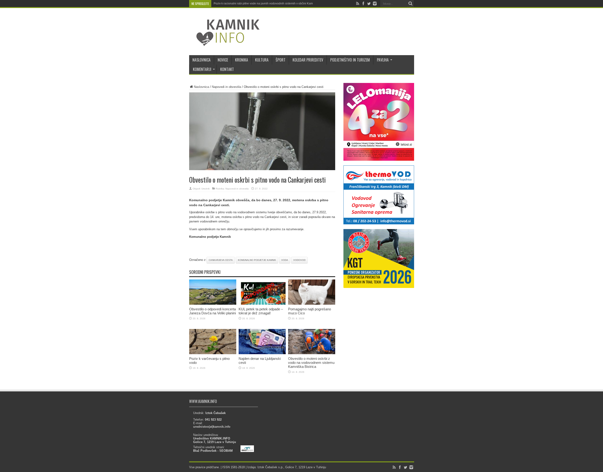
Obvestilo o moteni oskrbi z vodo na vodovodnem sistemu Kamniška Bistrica (311, 363)
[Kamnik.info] (224, 43)
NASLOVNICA (201, 60)
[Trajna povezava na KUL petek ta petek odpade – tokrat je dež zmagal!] (262, 303)
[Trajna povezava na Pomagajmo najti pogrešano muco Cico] (311, 303)
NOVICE (223, 60)
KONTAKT (227, 69)
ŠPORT (280, 60)
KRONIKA (241, 60)
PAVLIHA (383, 60)
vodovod (299, 260)
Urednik (205, 188)
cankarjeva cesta (221, 260)
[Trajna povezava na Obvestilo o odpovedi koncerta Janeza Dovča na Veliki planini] (212, 303)
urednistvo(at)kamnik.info (211, 426)
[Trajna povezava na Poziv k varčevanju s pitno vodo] (212, 353)
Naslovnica (201, 87)
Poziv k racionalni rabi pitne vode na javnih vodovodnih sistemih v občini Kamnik (265, 3)
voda (284, 260)
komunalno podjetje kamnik (257, 260)
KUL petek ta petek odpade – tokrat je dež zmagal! (261, 311)
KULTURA (262, 60)
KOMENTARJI (202, 69)
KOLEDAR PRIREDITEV (308, 60)
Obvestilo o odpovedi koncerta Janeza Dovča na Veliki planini (212, 311)
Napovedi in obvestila (226, 87)
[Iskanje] (410, 3)
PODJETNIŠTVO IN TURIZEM (350, 60)
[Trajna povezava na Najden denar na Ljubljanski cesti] (262, 353)
